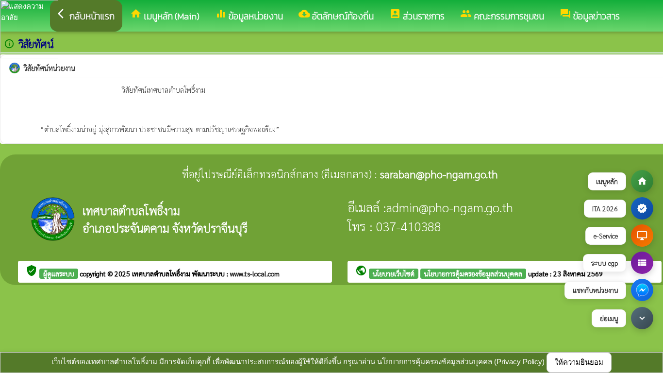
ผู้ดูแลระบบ (58, 273)
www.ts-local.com (255, 273)
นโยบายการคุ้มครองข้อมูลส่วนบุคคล (473, 273)
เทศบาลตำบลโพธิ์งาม (162, 273)
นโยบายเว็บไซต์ (393, 273)
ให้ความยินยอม (579, 362)
